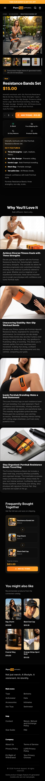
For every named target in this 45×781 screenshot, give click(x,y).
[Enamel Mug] (13, 639)
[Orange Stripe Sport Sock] (32, 639)
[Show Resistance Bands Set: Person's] (7, 62)
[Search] (35, 8)
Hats (26, 698)
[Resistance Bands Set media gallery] (22, 35)
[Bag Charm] (13, 609)
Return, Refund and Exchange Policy (30, 723)
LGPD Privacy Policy (30, 750)
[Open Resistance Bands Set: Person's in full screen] (22, 35)
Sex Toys (10, 706)
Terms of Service (31, 744)
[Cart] (40, 8)
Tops (8, 694)
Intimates (28, 702)
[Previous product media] (7, 35)
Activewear (10, 698)
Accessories (13, 14)
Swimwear (28, 706)
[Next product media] (38, 35)
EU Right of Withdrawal (11, 756)
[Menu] (5, 8)
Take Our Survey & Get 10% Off (22, 2)
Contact (9, 721)
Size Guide (10, 730)
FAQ (25, 730)
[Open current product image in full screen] (38, 20)
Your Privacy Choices (29, 756)
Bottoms (27, 694)
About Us (10, 744)
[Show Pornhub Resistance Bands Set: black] (16, 62)
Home (5, 14)
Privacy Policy (12, 749)
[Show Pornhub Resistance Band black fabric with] (26, 62)
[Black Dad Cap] (32, 609)
